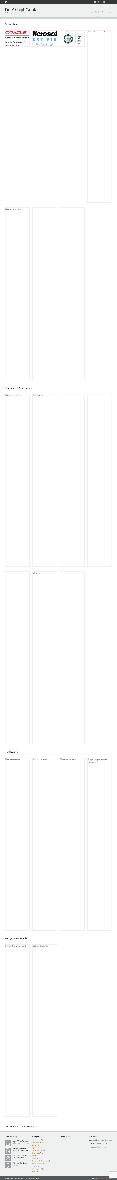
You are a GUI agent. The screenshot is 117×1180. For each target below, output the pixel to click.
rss (98, 2)
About (91, 12)
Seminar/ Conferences (39, 1161)
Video (34, 1171)
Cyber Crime (36, 1148)
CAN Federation (37, 1142)
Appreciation (36, 1140)
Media (34, 1158)
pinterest (110, 2)
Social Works (36, 1163)
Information (36, 1153)
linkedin (107, 2)
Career (34, 1145)
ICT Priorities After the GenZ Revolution (20, 1156)
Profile (97, 12)
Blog (102, 12)
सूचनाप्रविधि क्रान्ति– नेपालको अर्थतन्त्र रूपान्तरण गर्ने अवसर (21, 1142)
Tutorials (35, 1166)
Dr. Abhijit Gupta (21, 9)
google (104, 2)
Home (86, 12)
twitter (101, 2)
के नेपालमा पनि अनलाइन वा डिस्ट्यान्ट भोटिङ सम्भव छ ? (20, 1149)
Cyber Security (37, 1150)
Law (33, 1156)
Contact (108, 12)
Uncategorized (37, 1169)
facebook (95, 2)
